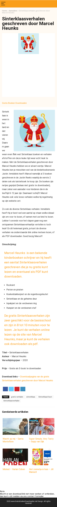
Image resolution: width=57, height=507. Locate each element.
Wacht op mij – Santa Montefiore (13, 440)
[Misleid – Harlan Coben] (15, 450)
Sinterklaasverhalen (11, 401)
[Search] (52, 3)
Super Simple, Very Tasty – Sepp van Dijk (41, 440)
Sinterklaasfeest (45, 397)
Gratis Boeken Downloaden (14, 103)
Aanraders (13, 11)
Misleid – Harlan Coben (14, 469)
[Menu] (3, 3)
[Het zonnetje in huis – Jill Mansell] (41, 450)
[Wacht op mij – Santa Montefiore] (15, 420)
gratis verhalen (17, 397)
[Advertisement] (28, 76)
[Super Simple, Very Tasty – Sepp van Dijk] (41, 420)
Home (4, 11)
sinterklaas (30, 397)
